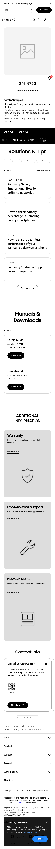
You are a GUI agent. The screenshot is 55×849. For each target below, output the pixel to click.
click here (18, 803)
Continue (44, 10)
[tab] (17, 717)
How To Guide (28, 161)
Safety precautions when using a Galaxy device (26, 110)
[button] (27, 187)
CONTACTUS (44, 139)
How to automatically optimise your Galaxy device (25, 120)
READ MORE (13, 451)
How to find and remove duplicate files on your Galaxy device (27, 114)
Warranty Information (27, 90)
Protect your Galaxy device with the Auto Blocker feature (27, 105)
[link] (49, 78)
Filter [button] (9, 170)
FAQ (16, 161)
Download (16, 355)
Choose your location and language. (17, 3)
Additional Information (23, 140)
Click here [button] (16, 705)
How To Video (43, 161)
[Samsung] (8, 19)
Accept (40, 839)
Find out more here (30, 832)
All (7, 161)
